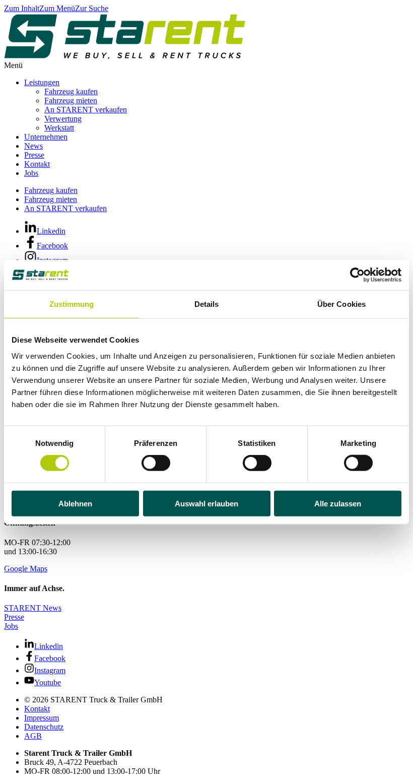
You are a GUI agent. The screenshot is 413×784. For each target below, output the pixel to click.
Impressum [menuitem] (41, 717)
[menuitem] (216, 699)
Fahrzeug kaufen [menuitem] (71, 91)
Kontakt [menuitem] (37, 164)
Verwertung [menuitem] (63, 118)
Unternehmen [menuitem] (45, 137)
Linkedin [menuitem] (51, 231)
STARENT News (32, 608)
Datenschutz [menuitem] (43, 727)
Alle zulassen (337, 503)
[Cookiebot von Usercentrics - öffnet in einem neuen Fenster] (357, 275)
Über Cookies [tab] (341, 304)
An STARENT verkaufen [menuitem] (85, 109)
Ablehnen (75, 503)
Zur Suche (91, 8)
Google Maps (25, 568)
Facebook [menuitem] (52, 245)
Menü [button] (13, 65)
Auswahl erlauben (206, 503)
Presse (14, 617)
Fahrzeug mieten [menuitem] (70, 100)
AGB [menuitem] (33, 736)
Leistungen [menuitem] (41, 82)
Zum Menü (57, 8)
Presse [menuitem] (34, 155)
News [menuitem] (33, 146)
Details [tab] (206, 304)
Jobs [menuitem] (31, 173)
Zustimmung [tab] (71, 304)
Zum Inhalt (21, 8)
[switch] (156, 463)
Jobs (11, 626)
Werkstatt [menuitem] (59, 127)
